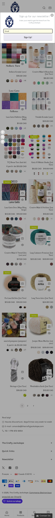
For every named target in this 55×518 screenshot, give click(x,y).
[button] (52, 15)
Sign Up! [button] (28, 37)
